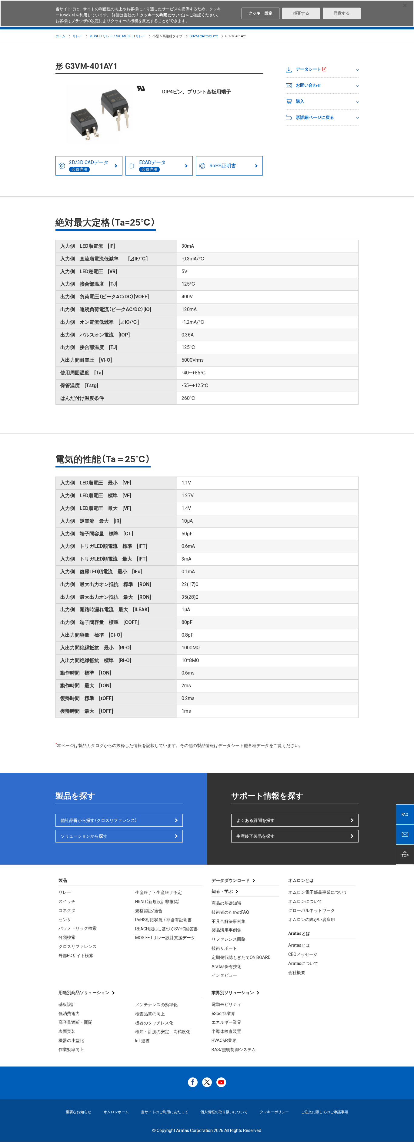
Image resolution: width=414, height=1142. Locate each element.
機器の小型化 (71, 1040)
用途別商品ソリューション (83, 992)
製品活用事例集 (226, 930)
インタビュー (224, 975)
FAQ (405, 814)
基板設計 (66, 1004)
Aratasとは (299, 945)
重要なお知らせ (78, 1112)
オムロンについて (305, 901)
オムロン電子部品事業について (318, 892)
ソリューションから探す (84, 836)
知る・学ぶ (222, 891)
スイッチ (66, 901)
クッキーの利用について (161, 15)
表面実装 (66, 1031)
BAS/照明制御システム (234, 1049)
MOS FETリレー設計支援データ (165, 937)
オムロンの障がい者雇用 (311, 919)
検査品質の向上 (150, 1013)
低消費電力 (69, 1013)
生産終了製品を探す (255, 836)
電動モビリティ (226, 1004)
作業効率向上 (71, 1049)
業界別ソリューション (233, 992)
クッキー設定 (260, 13)
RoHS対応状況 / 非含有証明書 (163, 919)
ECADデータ (152, 165)
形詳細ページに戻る (315, 117)
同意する (342, 13)
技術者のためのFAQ (230, 912)
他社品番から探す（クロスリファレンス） (99, 820)
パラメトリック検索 (77, 928)
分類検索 (66, 937)
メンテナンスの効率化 (156, 1004)
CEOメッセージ (303, 954)
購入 (300, 101)
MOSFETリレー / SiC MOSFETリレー (117, 36)
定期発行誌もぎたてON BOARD (241, 957)
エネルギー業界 (226, 1022)
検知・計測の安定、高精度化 (162, 1031)
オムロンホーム (116, 1112)
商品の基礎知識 (226, 903)
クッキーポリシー (274, 1112)
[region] (207, 13)
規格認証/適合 (148, 910)
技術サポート (224, 948)
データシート (308, 69)
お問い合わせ (308, 85)
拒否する (301, 13)
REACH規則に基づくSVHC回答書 (166, 928)
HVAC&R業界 (224, 1040)
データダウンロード (231, 880)
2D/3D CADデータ (89, 165)
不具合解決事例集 (228, 921)
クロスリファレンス (77, 946)
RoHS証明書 (222, 166)
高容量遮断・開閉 (75, 1022)
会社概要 (296, 972)
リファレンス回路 (228, 939)
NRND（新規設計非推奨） (157, 901)
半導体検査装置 (226, 1031)
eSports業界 (223, 1013)
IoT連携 (142, 1040)
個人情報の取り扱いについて (224, 1112)
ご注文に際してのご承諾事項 (324, 1112)
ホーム (60, 36)
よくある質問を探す (255, 820)
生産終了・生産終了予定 (158, 892)
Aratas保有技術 (227, 966)
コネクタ (66, 910)
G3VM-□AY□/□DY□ (203, 36)
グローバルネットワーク (311, 910)
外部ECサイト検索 (75, 955)
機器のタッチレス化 (154, 1022)
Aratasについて (303, 963)
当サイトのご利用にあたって (164, 1112)
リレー (77, 36)
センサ (64, 919)
